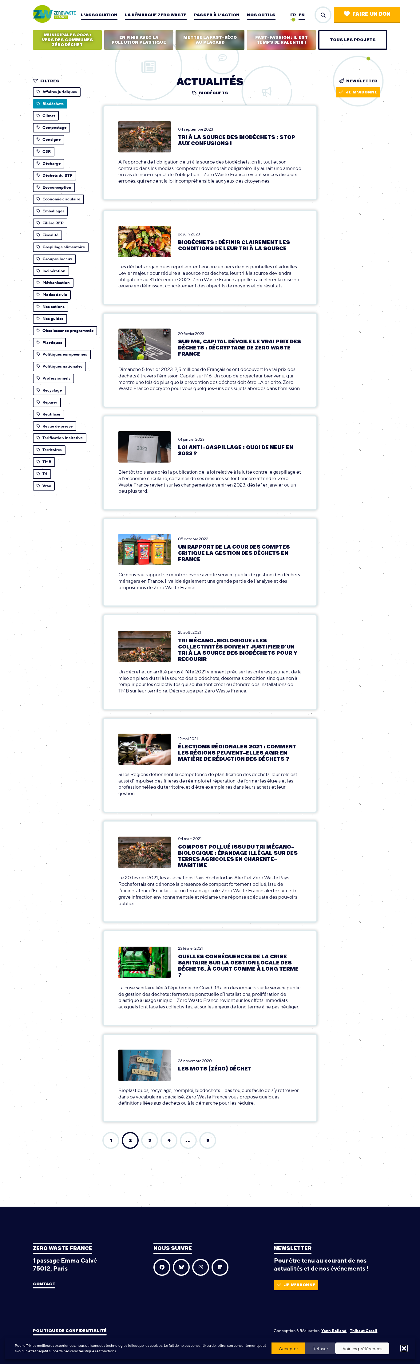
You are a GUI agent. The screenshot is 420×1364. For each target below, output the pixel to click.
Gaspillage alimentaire (63, 247)
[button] (404, 1348)
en (302, 15)
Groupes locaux (57, 259)
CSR (46, 151)
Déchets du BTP (57, 175)
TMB (46, 461)
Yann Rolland (334, 1330)
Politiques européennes (64, 354)
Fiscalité (50, 235)
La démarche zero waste (156, 15)
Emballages (53, 211)
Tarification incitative (62, 438)
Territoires (52, 449)
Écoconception (56, 187)
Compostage (54, 127)
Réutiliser (51, 414)
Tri (44, 473)
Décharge (51, 163)
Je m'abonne (361, 92)
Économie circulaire (61, 199)
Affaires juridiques (59, 91)
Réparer (49, 402)
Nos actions (53, 306)
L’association (99, 15)
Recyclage (52, 390)
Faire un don (371, 14)
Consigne (51, 139)
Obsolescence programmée (67, 330)
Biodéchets (53, 103)
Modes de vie (54, 294)
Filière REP (53, 223)
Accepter (288, 1348)
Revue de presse (57, 426)
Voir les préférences (362, 1348)
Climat (48, 115)
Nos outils (261, 15)
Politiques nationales (62, 366)
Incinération (53, 271)
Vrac (46, 485)
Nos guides (52, 318)
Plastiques (52, 342)
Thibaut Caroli (363, 1330)
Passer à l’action (217, 15)
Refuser (320, 1348)
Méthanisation (56, 282)
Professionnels (56, 378)
